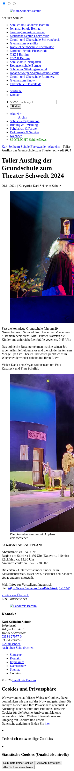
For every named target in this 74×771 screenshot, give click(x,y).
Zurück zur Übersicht (15, 595)
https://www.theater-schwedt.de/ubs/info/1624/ (38, 588)
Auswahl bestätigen (48, 762)
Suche (14, 102)
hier (47, 723)
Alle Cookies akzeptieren (18, 767)
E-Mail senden (11, 644)
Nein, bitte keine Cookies (18, 762)
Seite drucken (25, 647)
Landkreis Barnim (24, 680)
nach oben (8, 647)
